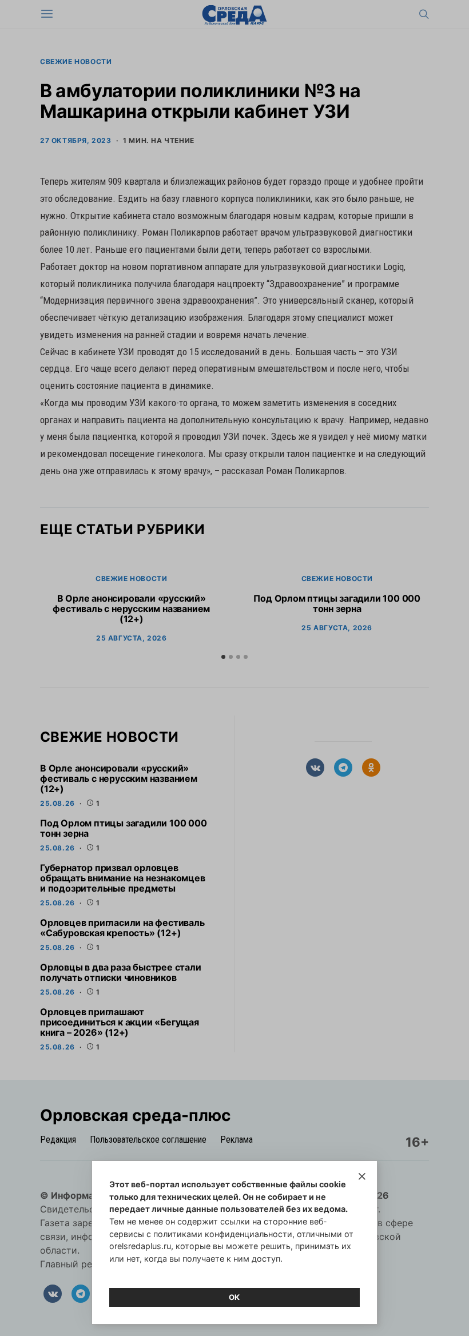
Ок (234, 1297)
